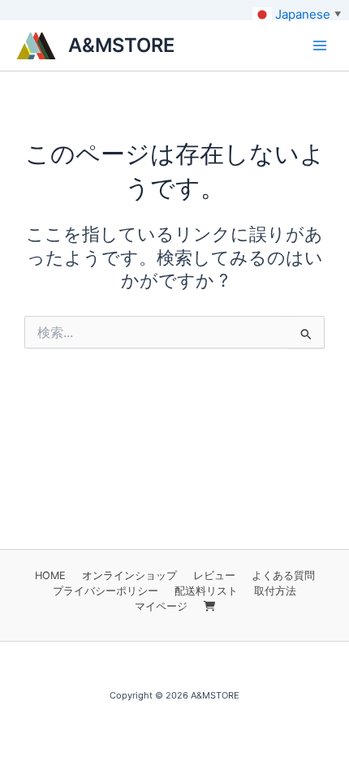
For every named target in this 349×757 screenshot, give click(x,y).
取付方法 (275, 591)
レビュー (214, 575)
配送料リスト (206, 591)
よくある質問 (283, 575)
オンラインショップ (129, 575)
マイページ (161, 606)
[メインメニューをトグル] (320, 45)
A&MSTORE (121, 45)
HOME (50, 575)
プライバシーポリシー (105, 591)
